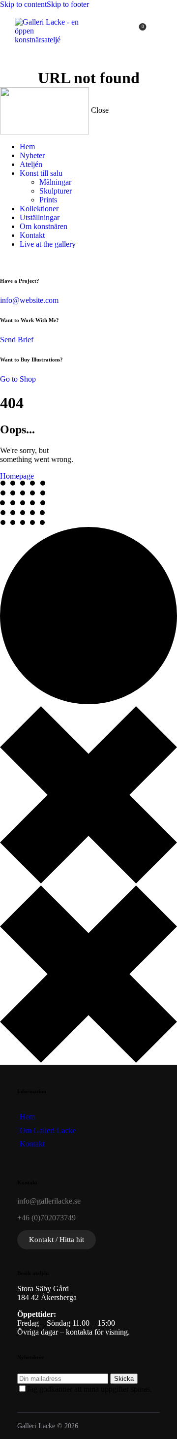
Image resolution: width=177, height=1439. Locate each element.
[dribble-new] (27, 261)
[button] (163, 30)
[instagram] (38, 261)
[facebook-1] (5, 261)
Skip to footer (68, 4)
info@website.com (29, 300)
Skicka (124, 1378)
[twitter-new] (16, 261)
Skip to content (23, 4)
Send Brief (16, 339)
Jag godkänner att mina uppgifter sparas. (89, 1389)
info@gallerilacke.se (49, 1201)
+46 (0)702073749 (46, 1217)
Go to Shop (18, 379)
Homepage (17, 476)
